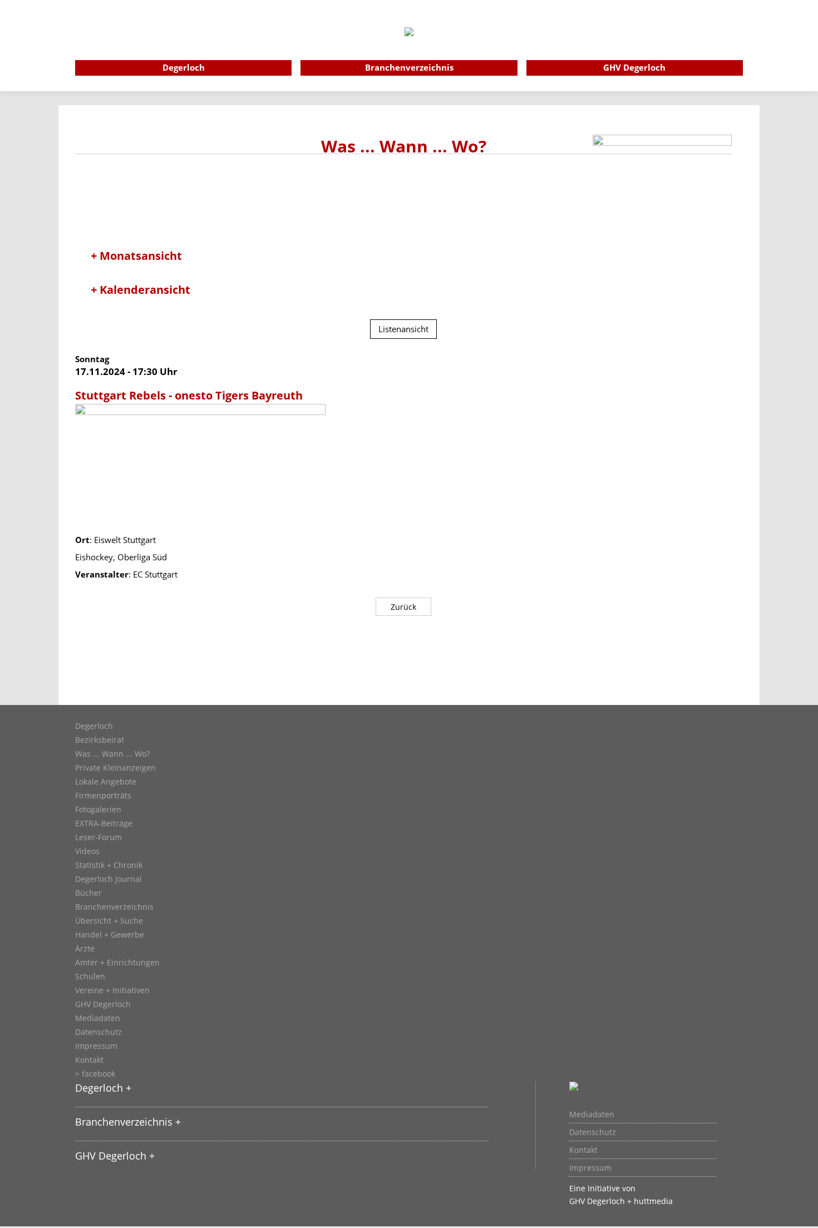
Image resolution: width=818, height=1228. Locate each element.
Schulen (90, 976)
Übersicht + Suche (109, 921)
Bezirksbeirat (99, 740)
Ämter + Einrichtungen (117, 963)
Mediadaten (97, 1018)
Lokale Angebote (105, 782)
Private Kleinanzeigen (115, 768)
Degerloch (94, 726)
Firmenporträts (103, 796)
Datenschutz (98, 1032)
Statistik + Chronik (108, 865)
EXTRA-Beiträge (103, 823)
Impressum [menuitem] (590, 1168)
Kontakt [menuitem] (583, 1150)
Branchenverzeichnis (114, 907)
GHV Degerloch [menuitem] (634, 67)
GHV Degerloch (103, 1004)
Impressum (96, 1046)
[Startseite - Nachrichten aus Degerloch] (409, 46)
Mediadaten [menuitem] (591, 1114)
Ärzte (85, 949)
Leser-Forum (98, 837)
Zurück (403, 606)
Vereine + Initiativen (112, 990)
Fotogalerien (98, 810)
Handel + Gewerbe (109, 935)
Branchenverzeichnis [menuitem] (409, 67)
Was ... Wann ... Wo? (112, 754)
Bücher (88, 893)
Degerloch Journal (108, 879)
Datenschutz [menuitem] (592, 1132)
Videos (87, 851)
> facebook (95, 1074)
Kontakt (89, 1060)
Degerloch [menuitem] (183, 67)
